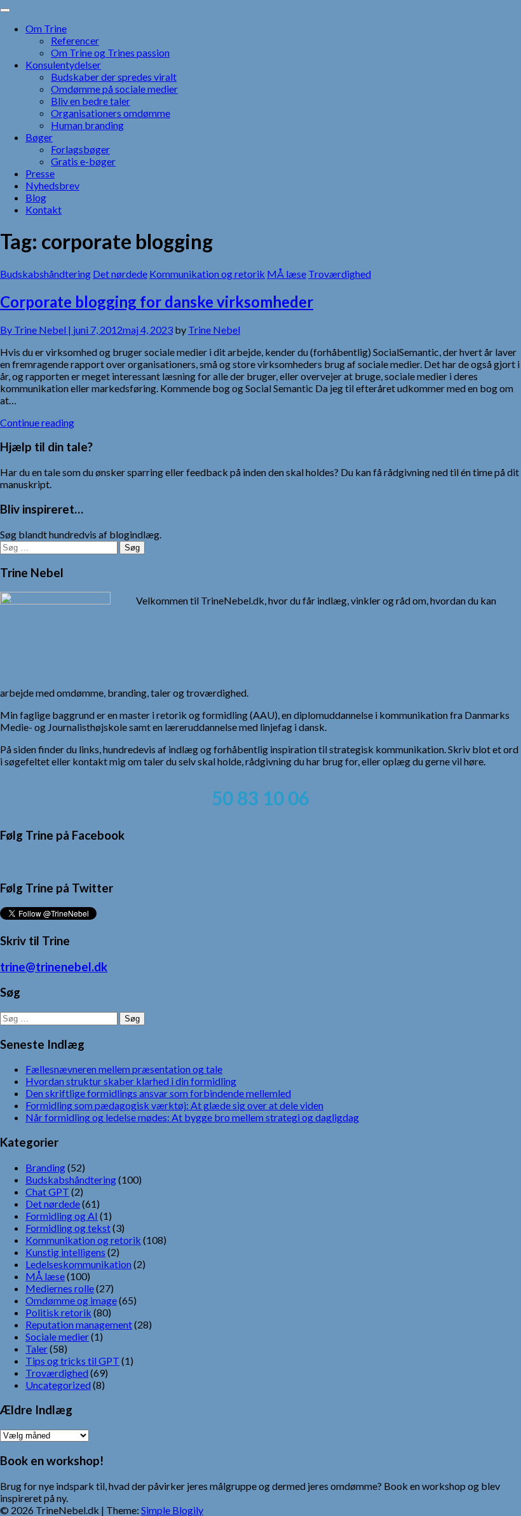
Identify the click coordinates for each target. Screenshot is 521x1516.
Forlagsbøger (80, 149)
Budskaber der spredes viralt (114, 77)
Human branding (87, 125)
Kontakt (43, 209)
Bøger (39, 137)
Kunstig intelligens (65, 1252)
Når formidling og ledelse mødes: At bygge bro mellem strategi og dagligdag (192, 1117)
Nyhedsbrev (52, 185)
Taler (36, 1348)
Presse (40, 173)
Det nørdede (120, 274)
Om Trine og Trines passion (110, 52)
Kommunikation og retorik (207, 274)
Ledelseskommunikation (78, 1264)
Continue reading (37, 422)
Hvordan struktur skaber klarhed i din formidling (130, 1081)
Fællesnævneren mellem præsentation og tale (123, 1069)
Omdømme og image (71, 1300)
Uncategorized (58, 1385)
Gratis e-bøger (83, 161)
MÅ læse (286, 274)
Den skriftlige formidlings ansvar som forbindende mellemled (158, 1093)
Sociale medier (57, 1336)
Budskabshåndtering (45, 274)
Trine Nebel (214, 330)
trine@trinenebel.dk (53, 967)
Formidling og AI (61, 1216)
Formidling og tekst (68, 1228)
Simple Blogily (172, 1510)
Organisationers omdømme (110, 113)
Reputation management (78, 1324)
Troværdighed (339, 274)
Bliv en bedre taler (90, 101)
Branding (45, 1167)
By (36, 330)
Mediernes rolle (59, 1288)
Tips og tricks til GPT (72, 1361)
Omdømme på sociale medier (114, 89)
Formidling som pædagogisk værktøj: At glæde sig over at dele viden (174, 1105)
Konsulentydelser (63, 64)
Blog (35, 197)
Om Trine (46, 28)
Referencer (75, 40)
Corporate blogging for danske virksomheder (156, 301)
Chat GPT (47, 1191)
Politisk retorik (58, 1312)
